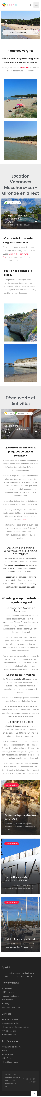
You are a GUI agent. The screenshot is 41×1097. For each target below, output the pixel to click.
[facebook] (34, 1079)
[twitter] (30, 1079)
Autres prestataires (11, 996)
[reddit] (34, 1082)
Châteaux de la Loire (12, 1047)
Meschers (25, 67)
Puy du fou (8, 1054)
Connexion (31, 5)
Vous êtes (7, 988)
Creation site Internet (12, 1019)
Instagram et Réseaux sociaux (16, 1027)
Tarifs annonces (10, 1035)
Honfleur (7, 1058)
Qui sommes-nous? (11, 1007)
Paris (5, 1051)
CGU (7, 1087)
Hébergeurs (8, 992)
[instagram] (23, 1079)
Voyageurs (8, 1003)
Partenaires (8, 1000)
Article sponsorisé (10, 1023)
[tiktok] (30, 1082)
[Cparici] (10, 5)
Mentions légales (12, 1077)
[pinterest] (26, 1079)
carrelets (23, 520)
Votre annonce (9, 1031)
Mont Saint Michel (10, 1062)
